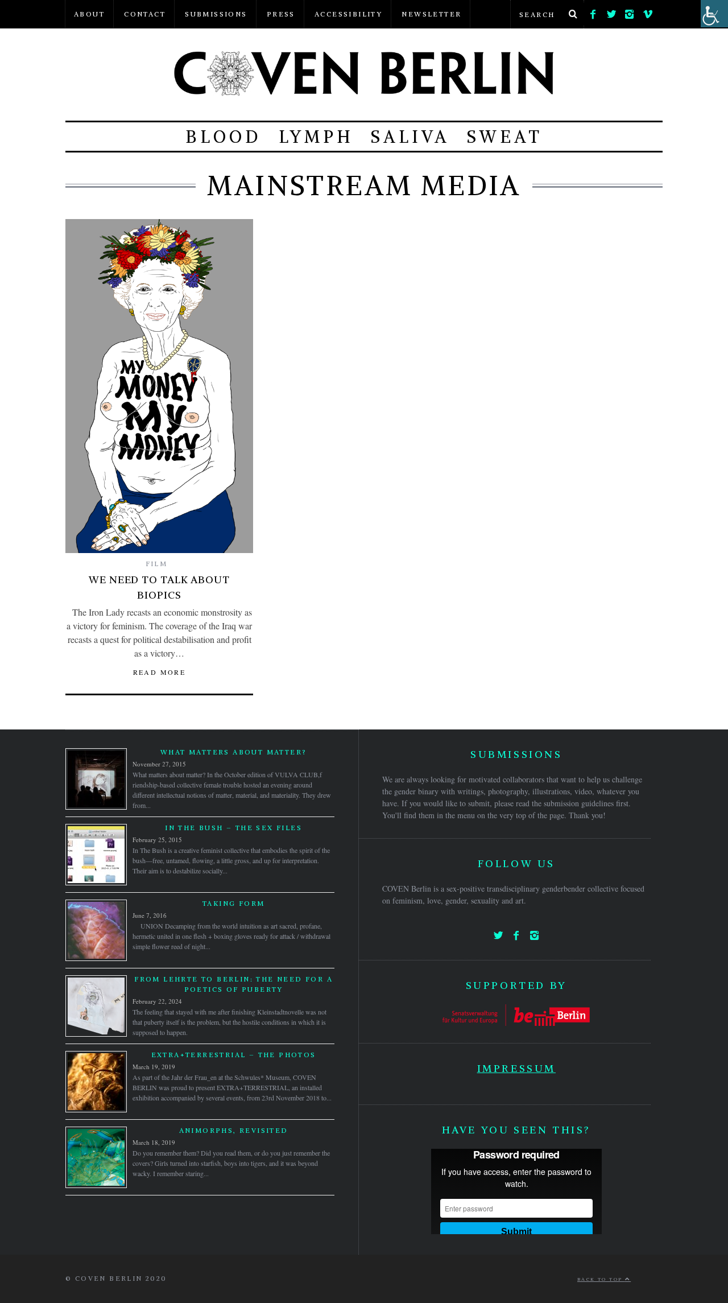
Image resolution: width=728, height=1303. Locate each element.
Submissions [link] (216, 14)
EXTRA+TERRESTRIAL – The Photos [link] (233, 1054)
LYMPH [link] (316, 136)
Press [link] (281, 14)
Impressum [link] (516, 1068)
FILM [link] (157, 563)
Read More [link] (159, 672)
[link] (593, 11)
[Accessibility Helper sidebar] (714, 13)
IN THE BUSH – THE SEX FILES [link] (233, 827)
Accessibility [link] (348, 14)
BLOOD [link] (223, 136)
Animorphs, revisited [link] (233, 1130)
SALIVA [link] (410, 136)
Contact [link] (145, 14)
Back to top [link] (601, 1279)
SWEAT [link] (505, 136)
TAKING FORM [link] (233, 903)
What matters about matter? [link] (233, 752)
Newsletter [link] (431, 14)
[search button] (572, 14)
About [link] (89, 14)
